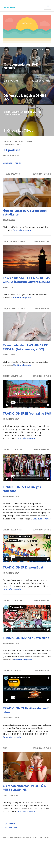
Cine (6, 50)
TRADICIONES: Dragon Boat (23, 567)
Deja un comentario (41, 50)
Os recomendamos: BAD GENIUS (21, 66)
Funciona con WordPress (13, 837)
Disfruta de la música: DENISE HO (25, 97)
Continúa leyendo (12, 163)
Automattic (44, 837)
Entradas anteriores (11, 825)
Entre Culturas (11, 81)
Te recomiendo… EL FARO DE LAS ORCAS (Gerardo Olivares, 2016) (26, 279)
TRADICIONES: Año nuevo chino (26, 638)
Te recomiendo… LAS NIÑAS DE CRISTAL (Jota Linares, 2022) (25, 347)
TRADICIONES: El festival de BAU (27, 413)
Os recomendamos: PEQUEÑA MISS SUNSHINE (24, 787)
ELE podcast (11, 150)
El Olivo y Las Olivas (18, 130)
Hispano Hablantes (32, 112)
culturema (9, 7)
